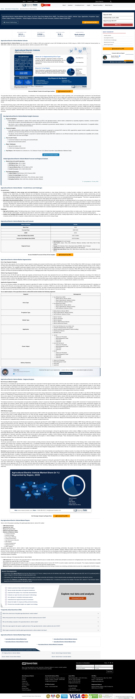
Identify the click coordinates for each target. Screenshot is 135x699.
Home (2, 8)
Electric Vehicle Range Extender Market (61, 653)
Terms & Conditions (26, 690)
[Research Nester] (30, 5)
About (24, 1)
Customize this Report (66, 373)
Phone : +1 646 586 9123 (97, 679)
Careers (36, 1)
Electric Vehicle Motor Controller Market (61, 656)
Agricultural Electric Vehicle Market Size (16, 639)
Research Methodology (11, 22)
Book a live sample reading (121, 62)
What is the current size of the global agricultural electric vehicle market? (20, 613)
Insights (89, 5)
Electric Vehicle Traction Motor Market (11, 656)
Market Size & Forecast (109, 42)
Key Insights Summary (108, 37)
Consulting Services (79, 5)
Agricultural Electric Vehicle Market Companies (50, 644)
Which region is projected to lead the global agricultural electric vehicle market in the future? (25, 630)
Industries (70, 5)
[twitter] (112, 663)
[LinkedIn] (13, 374)
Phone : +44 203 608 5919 (51, 686)
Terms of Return (25, 684)
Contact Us (29, 1)
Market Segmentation (108, 44)
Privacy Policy (25, 688)
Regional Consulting (98, 5)
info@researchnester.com (51, 681)
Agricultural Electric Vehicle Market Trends (16, 641)
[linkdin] (110, 663)
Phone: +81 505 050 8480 (74, 681)
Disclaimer (24, 686)
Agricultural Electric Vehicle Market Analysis (65, 639)
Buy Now (118, 24)
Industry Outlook (107, 35)
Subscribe (109, 671)
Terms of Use (25, 683)
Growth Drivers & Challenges (110, 40)
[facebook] (108, 663)
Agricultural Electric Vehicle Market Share (65, 641)
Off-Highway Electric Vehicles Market (11, 653)
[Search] (111, 1)
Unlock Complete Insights (51, 154)
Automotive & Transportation (12, 8)
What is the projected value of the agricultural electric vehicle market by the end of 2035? (24, 617)
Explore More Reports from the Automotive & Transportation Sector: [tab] (19, 649)
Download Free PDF (91, 22)
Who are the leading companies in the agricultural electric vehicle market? (20, 622)
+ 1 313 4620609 (72, 688)
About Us (24, 678)
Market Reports (108, 5)
